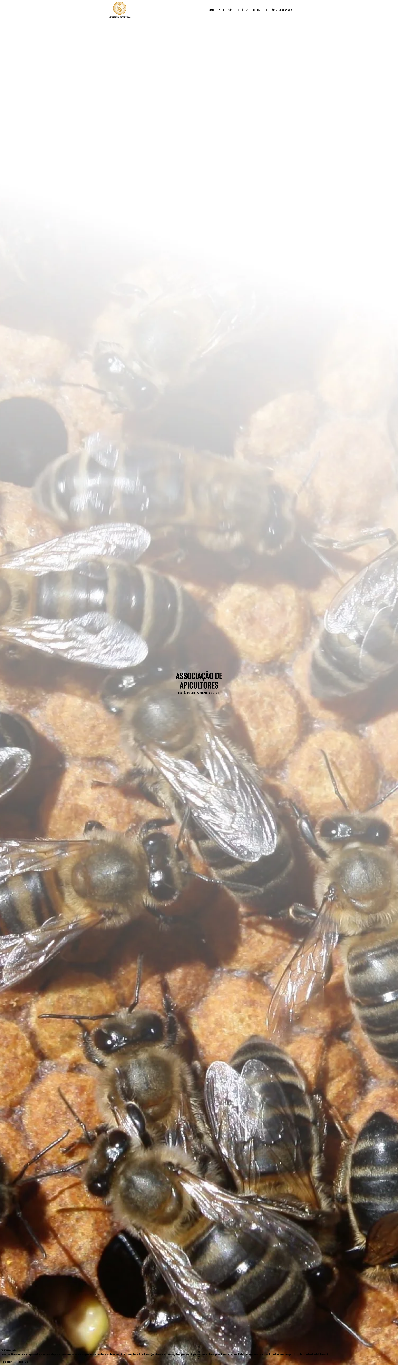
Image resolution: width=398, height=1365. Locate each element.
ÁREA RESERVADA (282, 10)
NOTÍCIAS (243, 10)
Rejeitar (23, 1362)
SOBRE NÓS (226, 10)
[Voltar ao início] (120, 10)
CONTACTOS (260, 10)
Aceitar (7, 1362)
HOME (211, 10)
